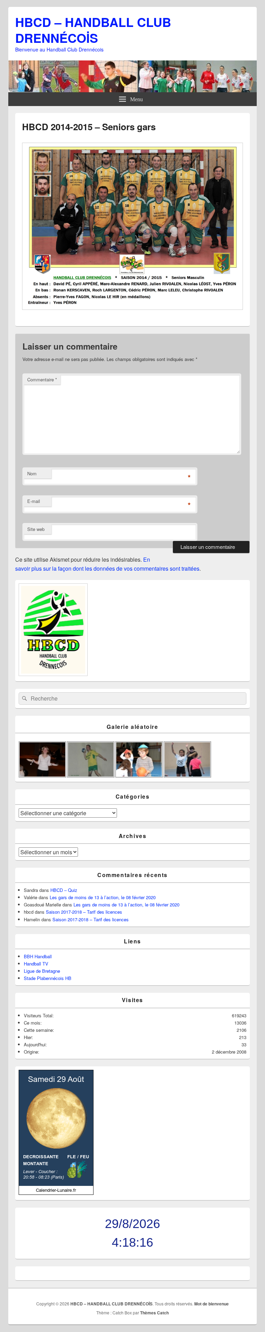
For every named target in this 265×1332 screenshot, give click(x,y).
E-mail (33, 501)
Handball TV (36, 963)
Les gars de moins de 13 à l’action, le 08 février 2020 (103, 897)
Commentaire (42, 379)
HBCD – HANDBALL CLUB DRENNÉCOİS (93, 30)
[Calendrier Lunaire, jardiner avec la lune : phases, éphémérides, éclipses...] (56, 1193)
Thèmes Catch (154, 1313)
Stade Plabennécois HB (47, 978)
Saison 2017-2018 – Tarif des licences (84, 911)
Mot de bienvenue (211, 1304)
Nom (32, 473)
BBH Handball (38, 956)
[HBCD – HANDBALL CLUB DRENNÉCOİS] (132, 90)
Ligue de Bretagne (42, 971)
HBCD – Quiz (63, 890)
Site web (36, 529)
